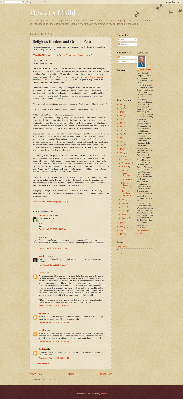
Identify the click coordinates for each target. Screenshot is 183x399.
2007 (122, 230)
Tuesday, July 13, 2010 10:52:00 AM (53, 248)
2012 (122, 149)
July (124, 170)
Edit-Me (120, 250)
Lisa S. (41, 237)
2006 (122, 234)
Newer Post (36, 374)
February (125, 214)
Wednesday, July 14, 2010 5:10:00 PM (54, 358)
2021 (122, 116)
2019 (122, 123)
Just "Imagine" (127, 179)
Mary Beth (43, 256)
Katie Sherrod (145, 70)
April (124, 207)
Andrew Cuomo (96, 77)
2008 (122, 227)
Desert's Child (53, 12)
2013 (122, 145)
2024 (122, 105)
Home (71, 374)
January (125, 218)
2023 (122, 108)
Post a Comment (42, 363)
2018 (122, 127)
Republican (49, 80)
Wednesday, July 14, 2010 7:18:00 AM (54, 306)
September (126, 163)
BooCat (42, 349)
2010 (122, 156)
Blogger (103, 394)
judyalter (42, 313)
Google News (122, 247)
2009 (122, 223)
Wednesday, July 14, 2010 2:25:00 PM (54, 322)
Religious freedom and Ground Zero (127, 185)
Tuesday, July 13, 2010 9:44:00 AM (52, 229)
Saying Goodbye (125, 175)
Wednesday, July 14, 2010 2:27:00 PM (54, 341)
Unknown (42, 273)
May (124, 203)
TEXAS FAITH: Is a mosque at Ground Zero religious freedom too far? (62, 55)
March (124, 211)
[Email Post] (66, 202)
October (125, 159)
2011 (122, 153)
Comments (124, 44)
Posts (122, 40)
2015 (122, 138)
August (125, 167)
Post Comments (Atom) (50, 379)
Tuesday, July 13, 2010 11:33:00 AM (53, 265)
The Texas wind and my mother (126, 193)
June (124, 200)
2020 (122, 119)
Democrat (85, 77)
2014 (122, 141)
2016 (122, 134)
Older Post (106, 374)
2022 (122, 112)
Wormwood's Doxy (46, 215)
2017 (122, 130)
